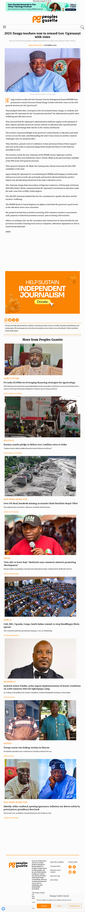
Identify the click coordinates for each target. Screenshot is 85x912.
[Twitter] (9, 320)
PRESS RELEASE (9, 697)
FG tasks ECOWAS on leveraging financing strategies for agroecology (39, 382)
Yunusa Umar (9, 756)
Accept (44, 906)
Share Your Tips (55, 876)
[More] (17, 320)
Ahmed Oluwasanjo (11, 512)
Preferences (74, 906)
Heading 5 (10, 682)
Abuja (7, 558)
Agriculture (11, 378)
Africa (8, 620)
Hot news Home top (15, 499)
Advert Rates (54, 880)
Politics (9, 440)
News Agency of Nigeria (13, 393)
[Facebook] (6, 320)
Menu (5, 27)
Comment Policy (55, 866)
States (8, 743)
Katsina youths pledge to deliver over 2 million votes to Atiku (35, 444)
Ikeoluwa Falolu (36, 45)
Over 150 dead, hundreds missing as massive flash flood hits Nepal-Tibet (41, 503)
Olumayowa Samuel (11, 635)
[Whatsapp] (13, 320)
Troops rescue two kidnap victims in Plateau (26, 747)
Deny (59, 906)
